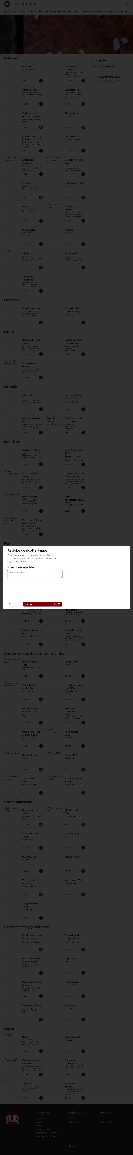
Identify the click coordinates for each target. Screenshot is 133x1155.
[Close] (127, 549)
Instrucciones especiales (20, 567)
